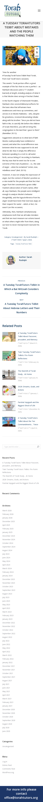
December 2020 (8, 709)
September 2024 (8, 547)
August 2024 (7, 550)
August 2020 (7, 724)
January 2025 (7, 532)
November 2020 (8, 713)
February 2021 (7, 702)
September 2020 (8, 720)
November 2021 (8, 670)
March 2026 (7, 510)
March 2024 (7, 568)
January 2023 (7, 619)
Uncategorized (10, 49)
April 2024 (6, 565)
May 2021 (6, 691)
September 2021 (8, 677)
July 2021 (5, 684)
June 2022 (6, 644)
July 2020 (5, 727)
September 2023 (8, 590)
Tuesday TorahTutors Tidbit (24, 244)
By (30, 237)
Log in (4, 761)
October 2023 (7, 586)
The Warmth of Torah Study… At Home (27, 372)
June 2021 (6, 688)
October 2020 (7, 717)
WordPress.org (8, 772)
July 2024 (5, 554)
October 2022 (7, 630)
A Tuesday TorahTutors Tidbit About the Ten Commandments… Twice (28, 421)
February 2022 (7, 659)
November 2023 (8, 583)
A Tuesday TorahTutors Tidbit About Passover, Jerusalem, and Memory (28, 336)
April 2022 (6, 651)
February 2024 (7, 572)
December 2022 (8, 623)
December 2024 (8, 536)
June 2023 (6, 601)
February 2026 (7, 514)
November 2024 (8, 539)
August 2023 (7, 594)
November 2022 (8, 626)
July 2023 (5, 597)
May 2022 (6, 648)
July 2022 (5, 641)
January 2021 (7, 706)
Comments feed (8, 769)
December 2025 (8, 521)
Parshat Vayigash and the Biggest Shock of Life (28, 404)
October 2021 (7, 673)
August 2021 (7, 680)
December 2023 (8, 579)
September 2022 (8, 633)
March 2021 (7, 698)
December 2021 (8, 666)
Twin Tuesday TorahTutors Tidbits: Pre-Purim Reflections (29, 355)
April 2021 (6, 695)
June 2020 (6, 731)
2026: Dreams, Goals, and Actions (28, 388)
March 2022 (7, 655)
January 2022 (7, 662)
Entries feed (7, 765)
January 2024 (7, 575)
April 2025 (6, 525)
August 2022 (7, 637)
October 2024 (7, 543)
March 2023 (7, 612)
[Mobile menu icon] (39, 10)
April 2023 (6, 608)
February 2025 (7, 528)
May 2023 (6, 604)
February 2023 (7, 615)
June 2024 (6, 557)
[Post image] (9, 337)
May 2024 (6, 561)
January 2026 (7, 518)
